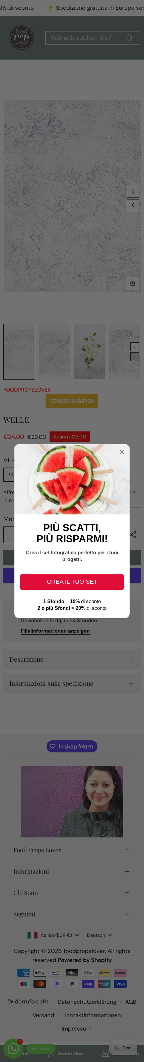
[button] (122, 452)
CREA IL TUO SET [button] (72, 581)
